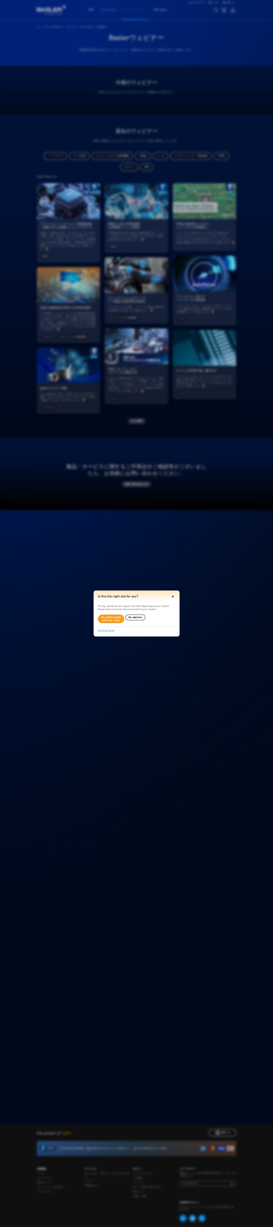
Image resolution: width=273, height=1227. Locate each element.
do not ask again (106, 630)
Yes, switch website (111, 618)
